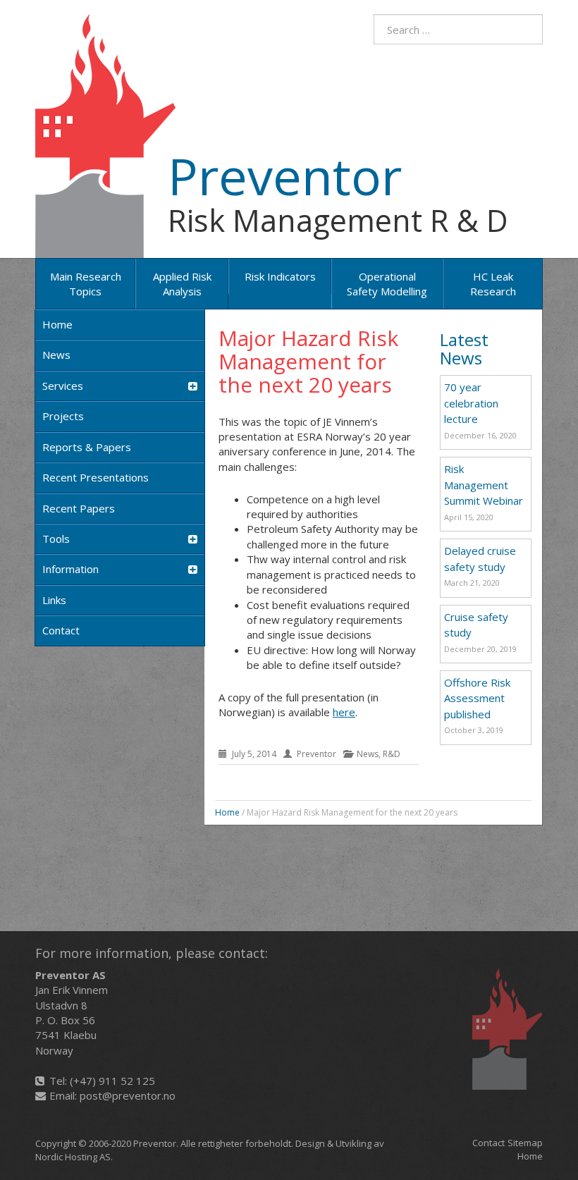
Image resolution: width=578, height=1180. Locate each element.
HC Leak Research (493, 283)
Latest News (464, 348)
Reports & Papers (86, 447)
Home (57, 324)
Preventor (285, 175)
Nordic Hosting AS (73, 1156)
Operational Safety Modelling (387, 283)
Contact (61, 630)
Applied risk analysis (182, 283)
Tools (56, 538)
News (56, 355)
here (344, 712)
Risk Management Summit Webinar (483, 485)
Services (62, 386)
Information (70, 569)
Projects (63, 416)
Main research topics (85, 283)
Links (54, 600)
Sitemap (525, 1142)
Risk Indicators (280, 276)
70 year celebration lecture (471, 403)
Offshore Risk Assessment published (477, 698)
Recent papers (78, 508)
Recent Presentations (95, 477)
